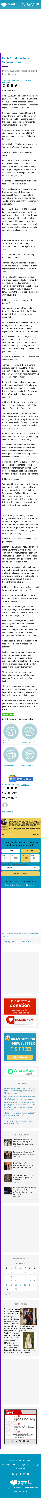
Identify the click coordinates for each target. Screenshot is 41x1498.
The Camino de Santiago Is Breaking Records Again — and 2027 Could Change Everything (23, 1142)
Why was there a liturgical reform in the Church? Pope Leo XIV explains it (24, 1178)
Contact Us (20, 1469)
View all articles (9, 812)
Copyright (35, 1465)
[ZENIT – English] (11, 4)
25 (25, 1285)
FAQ (20, 1461)
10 (20, 1276)
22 (11, 1285)
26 (30, 1285)
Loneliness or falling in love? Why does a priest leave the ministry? (24, 1153)
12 (30, 1276)
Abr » (11, 1294)
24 (20, 1285)
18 (25, 1281)
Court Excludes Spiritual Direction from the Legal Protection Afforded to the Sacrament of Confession (24, 1191)
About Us (13, 1461)
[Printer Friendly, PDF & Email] (8, 714)
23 (16, 1285)
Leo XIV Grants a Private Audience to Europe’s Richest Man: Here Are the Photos (23, 1165)
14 (7, 1281)
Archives (6, 82)
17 (20, 1281)
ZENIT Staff (26, 80)
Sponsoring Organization (10, 1465)
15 (11, 1281)
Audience (26, 1461)
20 (34, 1281)
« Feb (6, 1294)
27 (34, 1285)
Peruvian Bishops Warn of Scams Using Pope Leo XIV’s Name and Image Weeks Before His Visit (19, 1091)
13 (34, 1276)
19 (30, 1281)
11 (25, 1276)
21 (7, 1285)
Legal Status (26, 1465)
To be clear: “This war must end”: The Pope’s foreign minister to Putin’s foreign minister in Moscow (19, 1121)
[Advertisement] (20, 30)
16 (16, 1281)
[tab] (13, 1412)
